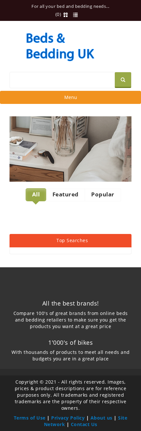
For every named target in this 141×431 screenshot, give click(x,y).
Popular (102, 194)
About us (101, 418)
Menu (70, 99)
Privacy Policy (68, 418)
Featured (65, 194)
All (36, 194)
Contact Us (84, 424)
